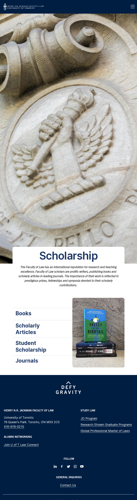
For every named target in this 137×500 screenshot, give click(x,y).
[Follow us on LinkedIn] (55, 466)
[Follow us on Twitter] (68, 466)
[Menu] (132, 7)
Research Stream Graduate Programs (106, 424)
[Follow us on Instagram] (75, 466)
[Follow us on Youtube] (82, 466)
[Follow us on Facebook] (62, 466)
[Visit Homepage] (24, 6)
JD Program (89, 418)
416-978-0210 (14, 426)
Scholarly (28, 328)
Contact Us (68, 485)
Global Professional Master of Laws (105, 431)
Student (31, 346)
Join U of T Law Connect (21, 444)
